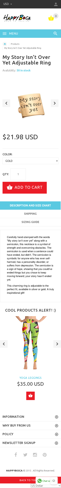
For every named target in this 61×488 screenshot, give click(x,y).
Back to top (28, 480)
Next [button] (54, 103)
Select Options (30, 396)
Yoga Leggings (30, 377)
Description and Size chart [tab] (30, 205)
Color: (7, 154)
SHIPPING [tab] (30, 213)
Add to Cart (28, 187)
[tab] (30, 228)
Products (15, 44)
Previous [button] (6, 103)
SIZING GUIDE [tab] (30, 221)
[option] (30, 103)
